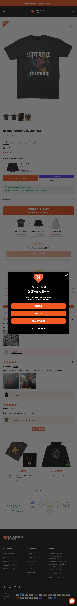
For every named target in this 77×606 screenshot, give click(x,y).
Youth (38, 313)
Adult (38, 306)
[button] (72, 601)
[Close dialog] (66, 274)
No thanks (38, 328)
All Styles (38, 321)
